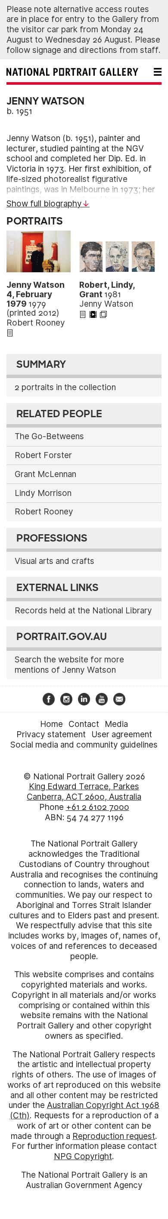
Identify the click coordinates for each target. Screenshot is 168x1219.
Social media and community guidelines (84, 745)
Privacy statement (51, 734)
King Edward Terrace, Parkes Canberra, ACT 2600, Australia (84, 792)
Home (51, 724)
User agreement (121, 734)
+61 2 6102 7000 (97, 807)
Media (116, 724)
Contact (83, 724)
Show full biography (44, 204)
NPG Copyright (83, 1156)
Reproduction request (113, 1136)
